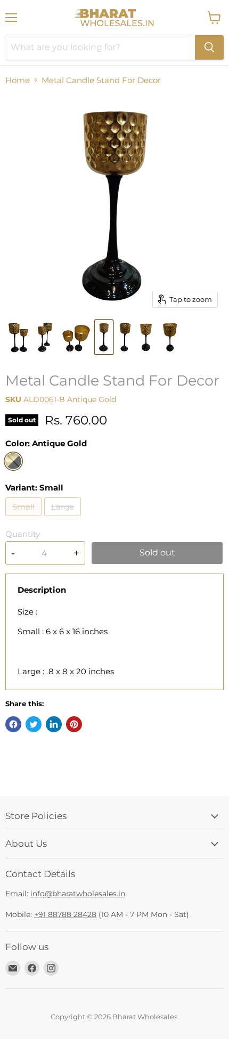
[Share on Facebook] (13, 724)
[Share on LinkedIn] (54, 724)
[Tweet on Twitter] (34, 724)
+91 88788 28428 (65, 914)
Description (42, 590)
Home (17, 80)
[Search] (209, 47)
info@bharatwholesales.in (77, 893)
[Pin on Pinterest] (74, 724)
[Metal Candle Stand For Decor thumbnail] (18, 337)
